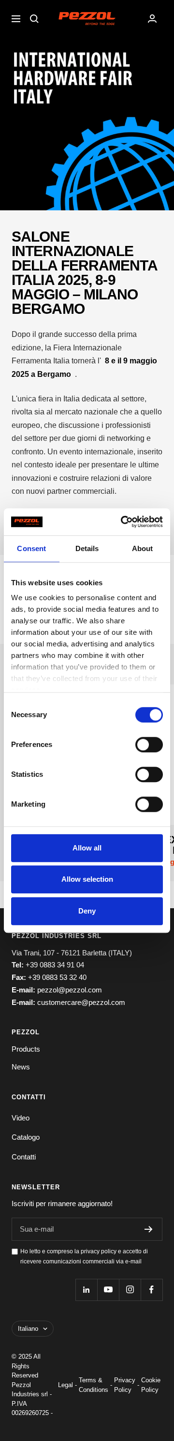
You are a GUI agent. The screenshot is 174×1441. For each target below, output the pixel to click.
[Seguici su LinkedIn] (86, 1289)
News (21, 1067)
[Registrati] (149, 1229)
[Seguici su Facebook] (151, 1289)
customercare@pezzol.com (81, 1002)
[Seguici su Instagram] (130, 1289)
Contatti (24, 1157)
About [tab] (142, 548)
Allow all (87, 848)
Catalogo (26, 1137)
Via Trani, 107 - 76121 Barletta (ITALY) (72, 953)
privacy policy (98, 1251)
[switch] (149, 744)
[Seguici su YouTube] (108, 1289)
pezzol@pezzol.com (69, 990)
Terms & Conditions (93, 1385)
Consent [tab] (31, 548)
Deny (87, 911)
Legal (65, 1385)
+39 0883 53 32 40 (57, 977)
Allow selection (87, 879)
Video (20, 1118)
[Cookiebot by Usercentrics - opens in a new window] (123, 521)
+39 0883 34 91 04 (55, 965)
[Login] (152, 18)
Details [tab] (87, 548)
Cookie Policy (150, 1385)
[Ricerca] (34, 18)
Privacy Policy (124, 1385)
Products (26, 1049)
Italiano (28, 1328)
